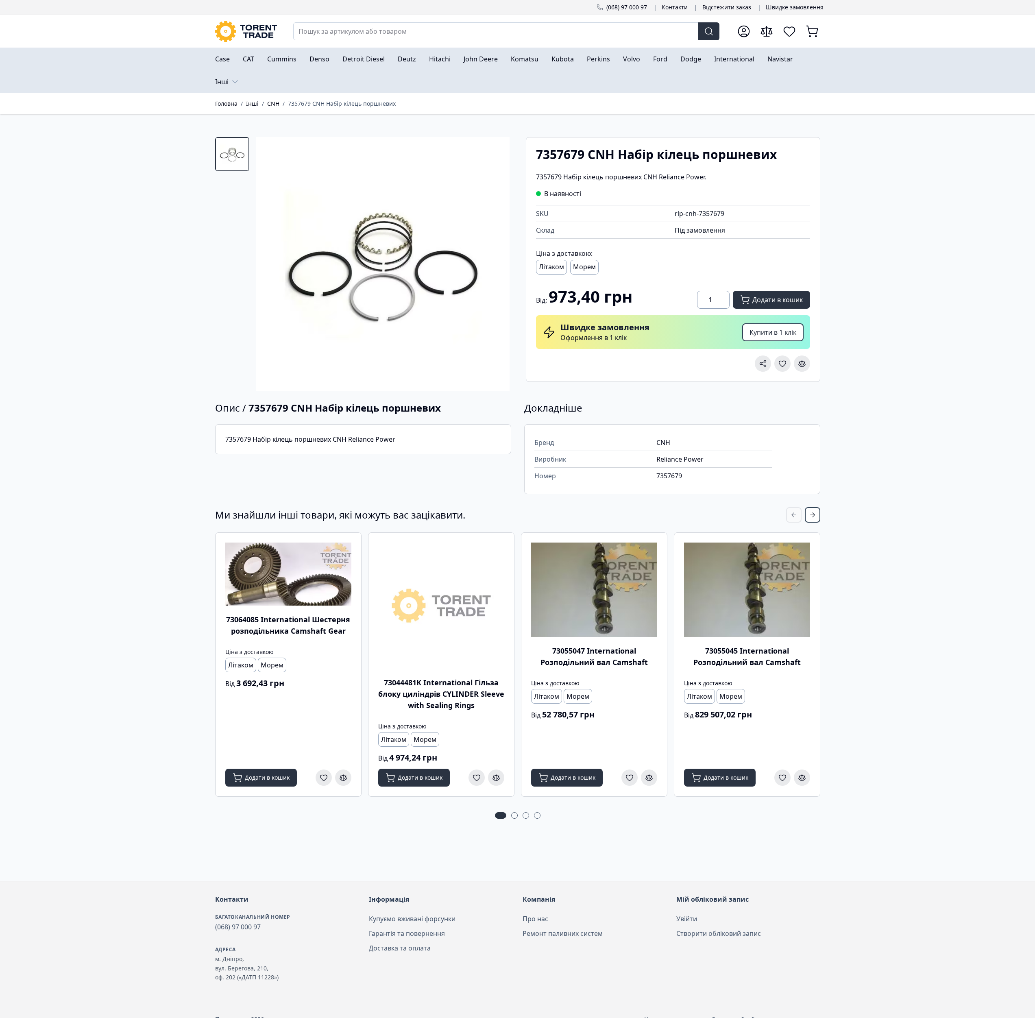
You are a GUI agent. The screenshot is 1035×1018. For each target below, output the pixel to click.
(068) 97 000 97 (626, 7)
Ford (660, 58)
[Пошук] (708, 31)
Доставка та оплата (400, 948)
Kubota (562, 58)
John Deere (481, 58)
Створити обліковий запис (718, 933)
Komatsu (524, 58)
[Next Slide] (812, 515)
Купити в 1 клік (773, 332)
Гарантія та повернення (407, 933)
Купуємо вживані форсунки (412, 918)
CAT (248, 58)
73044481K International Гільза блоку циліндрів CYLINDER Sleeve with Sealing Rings (441, 694)
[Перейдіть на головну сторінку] (246, 31)
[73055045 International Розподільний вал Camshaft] (747, 590)
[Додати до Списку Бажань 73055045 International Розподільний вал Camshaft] (782, 777)
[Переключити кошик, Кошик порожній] (812, 31)
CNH (273, 103)
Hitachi (440, 58)
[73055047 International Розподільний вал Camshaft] (594, 590)
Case (222, 58)
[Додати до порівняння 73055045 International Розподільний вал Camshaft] (802, 777)
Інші (222, 81)
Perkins (598, 58)
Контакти (675, 7)
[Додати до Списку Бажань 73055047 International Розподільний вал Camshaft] (629, 777)
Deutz (407, 58)
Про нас (535, 918)
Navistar (780, 58)
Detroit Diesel (363, 58)
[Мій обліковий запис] (744, 31)
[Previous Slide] (794, 515)
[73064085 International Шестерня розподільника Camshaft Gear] (288, 574)
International (734, 58)
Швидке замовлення (795, 7)
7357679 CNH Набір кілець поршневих (342, 103)
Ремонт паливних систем (563, 933)
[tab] (232, 154)
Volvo (631, 58)
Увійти (686, 918)
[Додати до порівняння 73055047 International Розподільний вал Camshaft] (649, 777)
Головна (226, 103)
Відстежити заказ (726, 7)
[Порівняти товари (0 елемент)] (766, 31)
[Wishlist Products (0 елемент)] (789, 31)
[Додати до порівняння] (802, 363)
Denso (319, 58)
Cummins (281, 58)
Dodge (690, 58)
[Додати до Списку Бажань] (782, 363)
